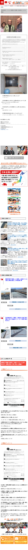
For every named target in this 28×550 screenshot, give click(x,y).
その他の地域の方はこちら (15, 214)
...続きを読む (21, 231)
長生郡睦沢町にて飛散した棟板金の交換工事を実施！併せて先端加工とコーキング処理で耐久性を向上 (16, 319)
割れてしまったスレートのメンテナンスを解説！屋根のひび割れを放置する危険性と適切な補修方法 (17, 262)
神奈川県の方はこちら (14, 205)
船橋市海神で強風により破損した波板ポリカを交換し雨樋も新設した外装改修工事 (16, 279)
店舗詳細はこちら (4, 129)
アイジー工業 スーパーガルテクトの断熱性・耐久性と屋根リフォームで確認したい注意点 (17, 236)
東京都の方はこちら (15, 196)
